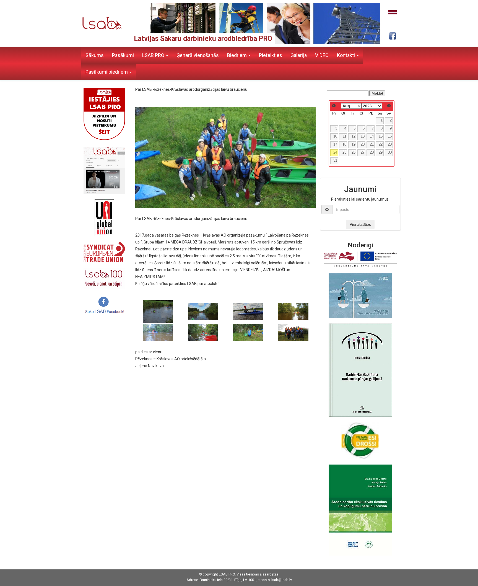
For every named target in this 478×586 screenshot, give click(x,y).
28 (372, 152)
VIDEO (322, 55)
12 (353, 136)
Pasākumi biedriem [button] (107, 72)
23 (390, 144)
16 (390, 136)
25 (344, 152)
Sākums (94, 55)
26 (353, 152)
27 (363, 152)
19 (353, 144)
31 (335, 160)
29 (381, 152)
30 (390, 152)
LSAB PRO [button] (153, 55)
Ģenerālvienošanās (197, 55)
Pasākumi (123, 55)
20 (363, 144)
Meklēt (377, 93)
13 (363, 136)
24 (335, 152)
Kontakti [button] (346, 55)
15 (381, 136)
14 (372, 136)
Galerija (298, 55)
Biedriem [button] (237, 55)
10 (335, 136)
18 (344, 144)
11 (344, 136)
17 (335, 144)
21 (372, 144)
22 (381, 144)
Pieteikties (270, 55)
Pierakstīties (360, 224)
